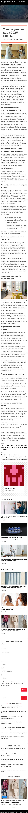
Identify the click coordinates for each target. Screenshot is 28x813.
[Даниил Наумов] (14, 475)
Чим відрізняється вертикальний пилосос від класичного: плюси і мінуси (14, 559)
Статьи (4, 796)
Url (1, 674)
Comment (3, 648)
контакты (24, 811)
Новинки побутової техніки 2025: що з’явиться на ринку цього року (11, 537)
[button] (3, 794)
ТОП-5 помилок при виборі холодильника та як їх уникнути (14, 516)
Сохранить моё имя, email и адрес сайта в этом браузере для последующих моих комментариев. (13, 683)
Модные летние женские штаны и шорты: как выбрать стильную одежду (13, 629)
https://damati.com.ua (9, 490)
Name (2, 660)
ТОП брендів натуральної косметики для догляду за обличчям (12, 608)
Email (2, 667)
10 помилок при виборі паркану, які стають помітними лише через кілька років (13, 586)
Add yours (3, 643)
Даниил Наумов (19, 38)
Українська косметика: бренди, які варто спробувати (14, 732)
